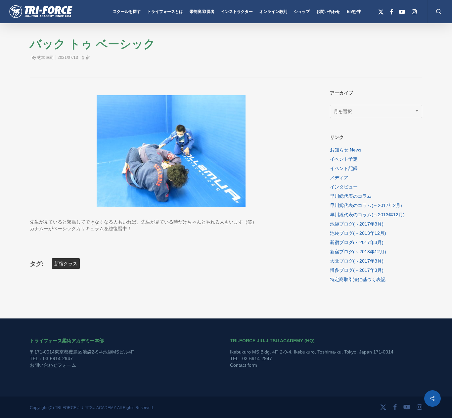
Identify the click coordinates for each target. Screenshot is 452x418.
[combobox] (376, 111)
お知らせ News (345, 149)
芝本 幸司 (45, 57)
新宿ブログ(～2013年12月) (358, 251)
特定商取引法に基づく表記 (357, 279)
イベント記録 (344, 168)
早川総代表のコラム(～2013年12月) (367, 214)
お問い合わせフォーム (53, 365)
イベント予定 (344, 159)
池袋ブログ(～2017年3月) (357, 224)
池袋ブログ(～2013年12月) (358, 233)
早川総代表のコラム (351, 196)
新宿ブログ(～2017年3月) (357, 242)
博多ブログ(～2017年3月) (357, 270)
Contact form (243, 365)
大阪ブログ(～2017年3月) (357, 261)
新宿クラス (65, 263)
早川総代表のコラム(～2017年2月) (366, 205)
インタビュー (344, 186)
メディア (339, 177)
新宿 (86, 57)
